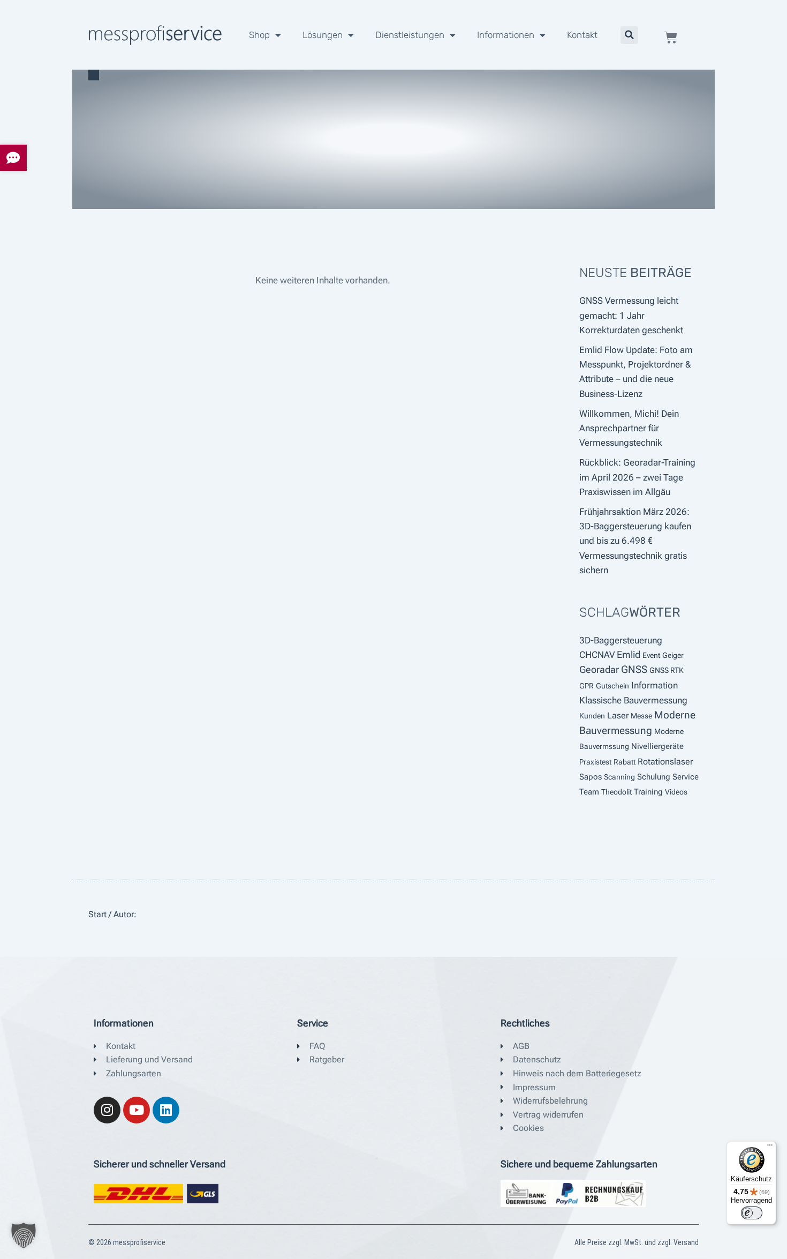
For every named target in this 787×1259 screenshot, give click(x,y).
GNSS (634, 670)
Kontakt (582, 34)
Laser (618, 715)
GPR (586, 685)
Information (654, 685)
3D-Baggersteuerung (620, 640)
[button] (629, 35)
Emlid (628, 654)
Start (97, 914)
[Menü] (769, 1147)
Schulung (653, 777)
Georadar (599, 669)
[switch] (751, 1212)
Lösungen (322, 34)
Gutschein (612, 685)
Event (651, 655)
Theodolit (616, 792)
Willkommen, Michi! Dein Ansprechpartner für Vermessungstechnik (629, 428)
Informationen (505, 34)
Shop (259, 34)
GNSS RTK (666, 670)
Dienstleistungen (409, 34)
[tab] (13, 158)
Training (648, 792)
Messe (641, 715)
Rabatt (624, 762)
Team (589, 792)
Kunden (592, 715)
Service (685, 777)
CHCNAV (597, 654)
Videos (676, 792)
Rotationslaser (665, 761)
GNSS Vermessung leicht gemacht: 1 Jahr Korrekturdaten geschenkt (631, 315)
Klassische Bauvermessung (633, 700)
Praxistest (595, 762)
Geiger (673, 655)
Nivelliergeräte (657, 746)
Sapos (590, 777)
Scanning (619, 777)
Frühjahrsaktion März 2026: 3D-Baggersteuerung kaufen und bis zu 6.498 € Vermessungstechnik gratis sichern (635, 540)
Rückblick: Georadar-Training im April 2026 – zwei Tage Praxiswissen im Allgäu (637, 477)
